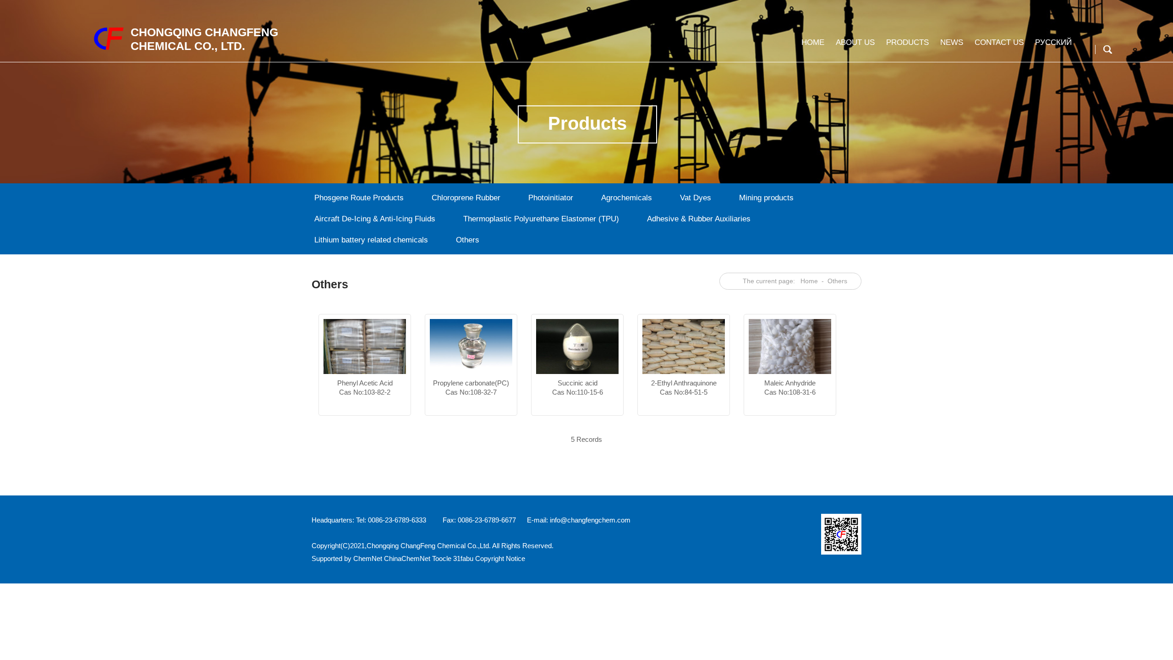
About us (855, 42)
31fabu (463, 558)
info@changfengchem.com (590, 520)
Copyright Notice (500, 558)
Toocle (441, 558)
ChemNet (367, 558)
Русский (1053, 42)
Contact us (999, 42)
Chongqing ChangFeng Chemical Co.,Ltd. (429, 546)
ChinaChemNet (407, 558)
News (951, 42)
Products (907, 42)
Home (812, 42)
